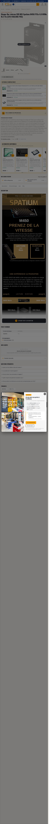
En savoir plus (30, 425)
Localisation (31, 422)
